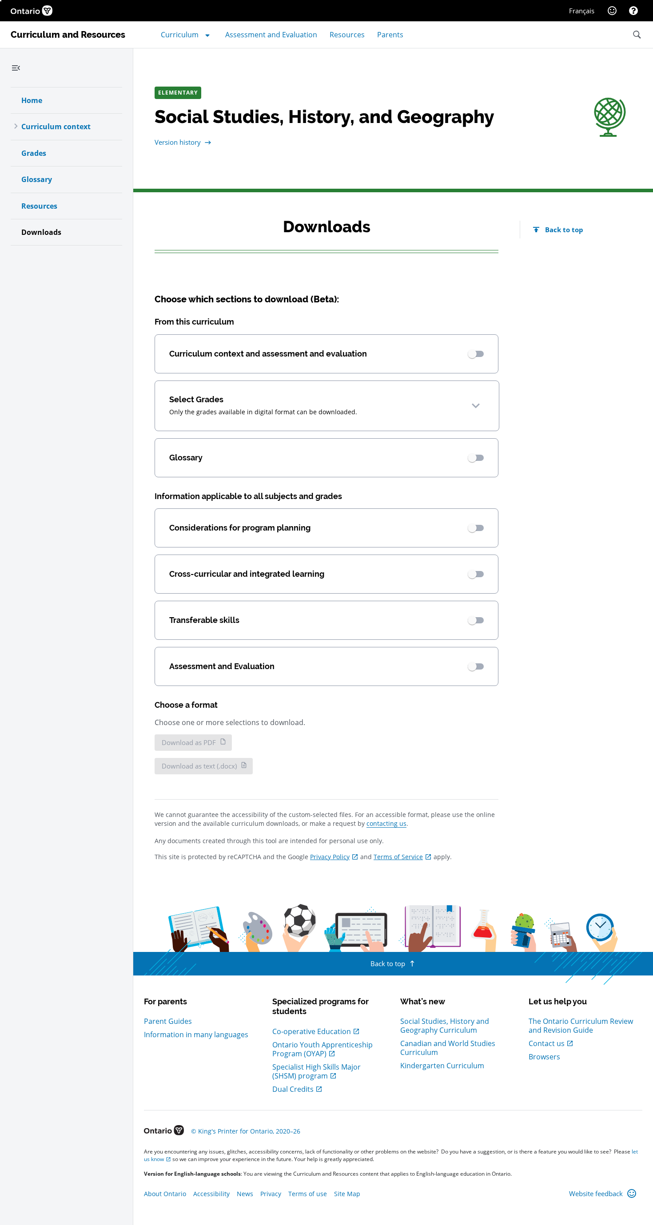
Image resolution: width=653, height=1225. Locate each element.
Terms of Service (398, 856)
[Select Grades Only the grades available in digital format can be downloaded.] (476, 406)
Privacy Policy (330, 856)
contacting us (386, 823)
